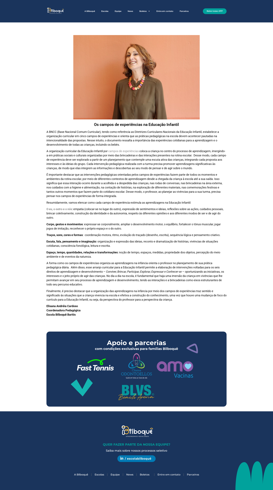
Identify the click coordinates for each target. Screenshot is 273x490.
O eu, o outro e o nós (59, 209)
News (130, 11)
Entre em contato (164, 11)
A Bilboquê (90, 11)
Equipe (118, 11)
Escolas (104, 11)
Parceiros (184, 11)
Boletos (143, 11)
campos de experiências (123, 151)
